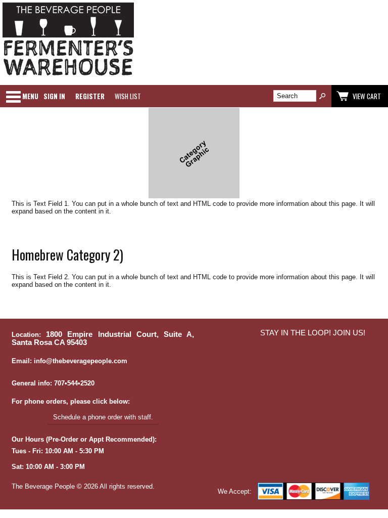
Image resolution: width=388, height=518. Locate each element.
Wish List (128, 96)
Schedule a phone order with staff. (103, 417)
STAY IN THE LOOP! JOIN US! (312, 333)
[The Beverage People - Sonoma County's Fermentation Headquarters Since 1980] (68, 76)
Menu (30, 96)
